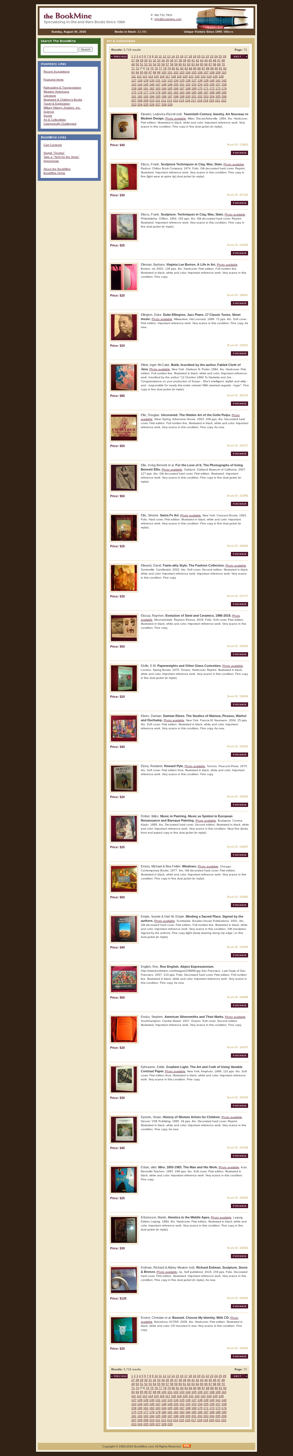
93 (133, 72)
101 (170, 72)
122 (197, 76)
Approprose (51, 160)
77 (160, 68)
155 (206, 84)
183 (182, 92)
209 (146, 100)
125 (215, 76)
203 (206, 96)
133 (170, 80)
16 (181, 56)
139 (206, 80)
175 (133, 92)
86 (199, 68)
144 (139, 84)
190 (224, 92)
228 (164, 104)
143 (133, 84)
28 (137, 60)
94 (137, 72)
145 (146, 84)
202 (200, 96)
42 (197, 60)
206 (224, 96)
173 (218, 88)
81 (177, 68)
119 (179, 76)
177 (146, 92)
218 (199, 100)
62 (189, 64)
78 (165, 68)
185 (194, 92)
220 (211, 100)
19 (194, 56)
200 (188, 96)
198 (176, 96)
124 (209, 76)
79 (169, 68)
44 (206, 60)
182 (176, 92)
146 (152, 84)
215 (181, 100)
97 (150, 72)
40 (189, 60)
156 (212, 84)
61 (184, 64)
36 (171, 60)
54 (154, 64)
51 (141, 64)
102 (176, 72)
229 (170, 104)
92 (225, 68)
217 (193, 100)
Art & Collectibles (54, 119)
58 (171, 64)
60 (180, 64)
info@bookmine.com (168, 19)
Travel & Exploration (56, 103)
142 (224, 80)
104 (188, 72)
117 (167, 76)
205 (218, 96)
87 (203, 68)
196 (164, 96)
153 (194, 84)
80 (173, 68)
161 (146, 88)
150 (176, 84)
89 (212, 68)
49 (133, 64)
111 (133, 76)
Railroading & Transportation (62, 87)
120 (185, 76)
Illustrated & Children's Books (62, 99)
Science (48, 111)
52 (146, 64)
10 (156, 56)
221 (217, 100)
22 (207, 56)
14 (173, 56)
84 (190, 68)
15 (177, 56)
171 (206, 88)
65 (201, 64)
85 (195, 68)
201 (194, 96)
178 (152, 92)
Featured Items (53, 79)
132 (164, 80)
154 (200, 84)
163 (158, 88)
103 (182, 72)
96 (146, 72)
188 (212, 92)
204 (212, 96)
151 (182, 84)
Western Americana (56, 91)
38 (180, 60)
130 (152, 80)
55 (159, 64)
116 (162, 76)
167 (182, 88)
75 (152, 68)
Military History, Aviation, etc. (62, 107)
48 (223, 60)
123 (203, 76)
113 (144, 76)
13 (169, 56)
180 (164, 92)
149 (170, 84)
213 (169, 100)
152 (188, 84)
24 (216, 56)
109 (218, 72)
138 (200, 80)
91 (220, 68)
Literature (49, 95)
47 (219, 60)
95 (141, 72)
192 (139, 96)
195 (158, 96)
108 (212, 72)
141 (218, 80)
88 (207, 68)
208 (139, 100)
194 (152, 96)
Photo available (175, 118)
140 (212, 80)
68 (214, 64)
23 (211, 56)
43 (201, 60)
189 (218, 92)
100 (164, 72)
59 (176, 64)
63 (193, 64)
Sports (47, 115)
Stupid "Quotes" (54, 152)
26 (224, 56)
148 (164, 84)
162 (152, 88)
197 (170, 96)
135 (182, 80)
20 (199, 56)
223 (133, 104)
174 (224, 88)
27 (133, 60)
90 (216, 68)
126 (221, 76)
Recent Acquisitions (56, 71)
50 (137, 64)
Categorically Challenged (59, 123)
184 (188, 92)
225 (146, 104)
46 (214, 60)
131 (158, 80)
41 (193, 60)
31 (150, 60)
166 (176, 88)
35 (167, 60)
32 (154, 60)
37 (176, 60)
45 (210, 60)
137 (194, 80)
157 (218, 84)
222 (223, 100)
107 (206, 72)
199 (182, 96)
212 (163, 100)
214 (175, 100)
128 (139, 80)
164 (164, 88)
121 (191, 76)
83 (186, 68)
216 (187, 100)
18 (190, 56)
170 (200, 88)
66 (206, 64)
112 (139, 76)
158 (224, 84)
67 (210, 64)
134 (176, 80)
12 (164, 56)
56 (163, 64)
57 (167, 64)
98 (154, 72)
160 (139, 88)
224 (139, 104)
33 (159, 60)
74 (147, 68)
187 (206, 92)
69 (219, 64)
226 (152, 104)
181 (170, 92)
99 (159, 72)
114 (150, 76)
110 (223, 72)
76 (156, 68)
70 (223, 64)
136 (188, 80)
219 (205, 100)
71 (133, 68)
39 (184, 60)
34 (163, 60)
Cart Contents (52, 144)
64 (197, 64)
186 (200, 92)
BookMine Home (54, 173)
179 (158, 92)
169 (194, 88)
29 (141, 60)
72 (137, 68)
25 (220, 56)
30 (146, 60)
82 (182, 68)
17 (186, 56)
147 (158, 84)
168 (188, 88)
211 (157, 100)
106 (200, 72)
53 (150, 64)
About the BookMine (57, 169)
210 (152, 100)
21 (203, 56)
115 (156, 76)
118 (173, 76)
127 (133, 80)
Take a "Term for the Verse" (61, 156)
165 (170, 88)
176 (139, 92)
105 (194, 72)
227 (158, 104)
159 (133, 88)
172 (212, 88)
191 (133, 96)
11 (160, 56)
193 (146, 96)
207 (133, 100)
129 (146, 80)
